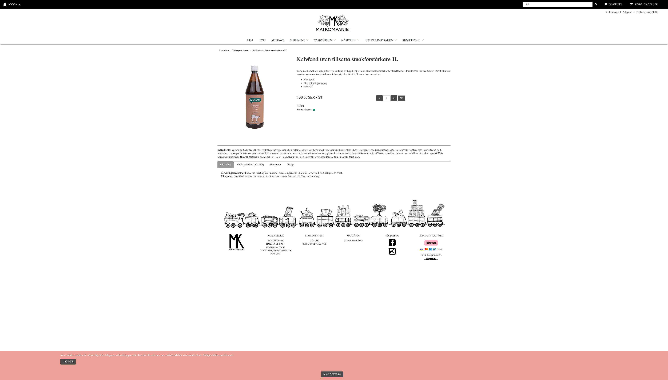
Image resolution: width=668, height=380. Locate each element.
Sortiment (297, 40)
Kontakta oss (275, 240)
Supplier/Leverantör (314, 244)
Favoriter (615, 4)
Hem (250, 40)
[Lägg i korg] (401, 98)
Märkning (348, 40)
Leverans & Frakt (275, 247)
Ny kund (275, 253)
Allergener (275, 164)
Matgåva (278, 40)
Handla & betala (275, 244)
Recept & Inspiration (379, 40)
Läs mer (68, 361)
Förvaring (225, 164)
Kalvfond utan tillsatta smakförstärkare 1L (270, 50)
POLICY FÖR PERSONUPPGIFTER (275, 250)
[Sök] (595, 4)
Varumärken (323, 40)
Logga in (14, 4)
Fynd (262, 40)
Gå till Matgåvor (353, 240)
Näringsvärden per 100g (250, 164)
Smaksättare (224, 50)
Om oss (314, 240)
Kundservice (411, 40)
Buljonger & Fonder (240, 50)
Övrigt (290, 164)
